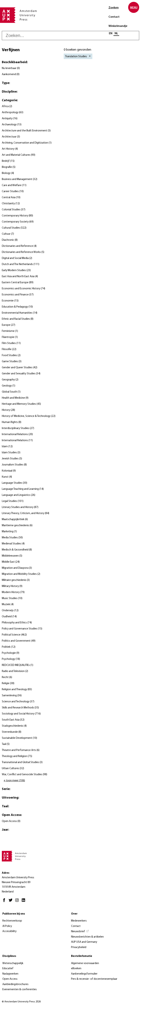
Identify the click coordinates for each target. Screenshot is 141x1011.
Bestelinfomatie (81, 956)
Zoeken (114, 7)
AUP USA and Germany (84, 942)
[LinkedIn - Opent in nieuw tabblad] (24, 901)
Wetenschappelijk (12, 963)
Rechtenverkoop (12, 921)
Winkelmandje (118, 26)
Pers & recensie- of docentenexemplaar (94, 979)
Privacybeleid (78, 947)
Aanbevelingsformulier (84, 974)
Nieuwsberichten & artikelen (87, 937)
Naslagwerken (10, 974)
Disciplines (9, 956)
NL (116, 33)
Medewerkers (79, 921)
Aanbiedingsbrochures (15, 984)
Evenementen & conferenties (19, 989)
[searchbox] (70, 35)
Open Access (9, 979)
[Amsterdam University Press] (18, 15)
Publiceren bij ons (13, 914)
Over (74, 914)
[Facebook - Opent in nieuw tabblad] (5, 901)
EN (110, 33)
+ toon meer (14, 780)
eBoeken (76, 968)
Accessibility (9, 931)
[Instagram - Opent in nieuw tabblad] (18, 901)
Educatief (7, 968)
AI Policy (7, 926)
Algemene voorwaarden (85, 963)
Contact (114, 16)
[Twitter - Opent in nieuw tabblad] (11, 901)
